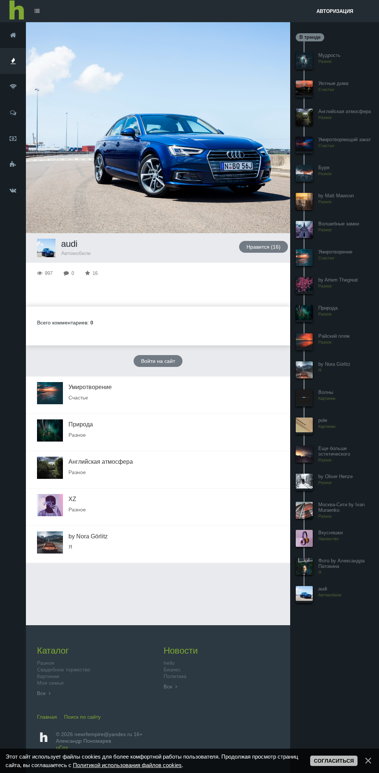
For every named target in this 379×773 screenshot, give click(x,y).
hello (169, 663)
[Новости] (13, 87)
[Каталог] (13, 61)
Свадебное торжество (63, 669)
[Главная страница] (13, 35)
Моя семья (50, 683)
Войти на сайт (158, 361)
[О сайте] (13, 164)
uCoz (62, 747)
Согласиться (334, 761)
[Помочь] (13, 138)
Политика (175, 676)
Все (42, 693)
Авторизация (334, 11)
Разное (45, 663)
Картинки (48, 676)
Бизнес (172, 669)
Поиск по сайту (82, 717)
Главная (47, 717)
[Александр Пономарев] (13, 190)
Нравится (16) (263, 247)
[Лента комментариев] (13, 113)
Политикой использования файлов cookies (127, 765)
